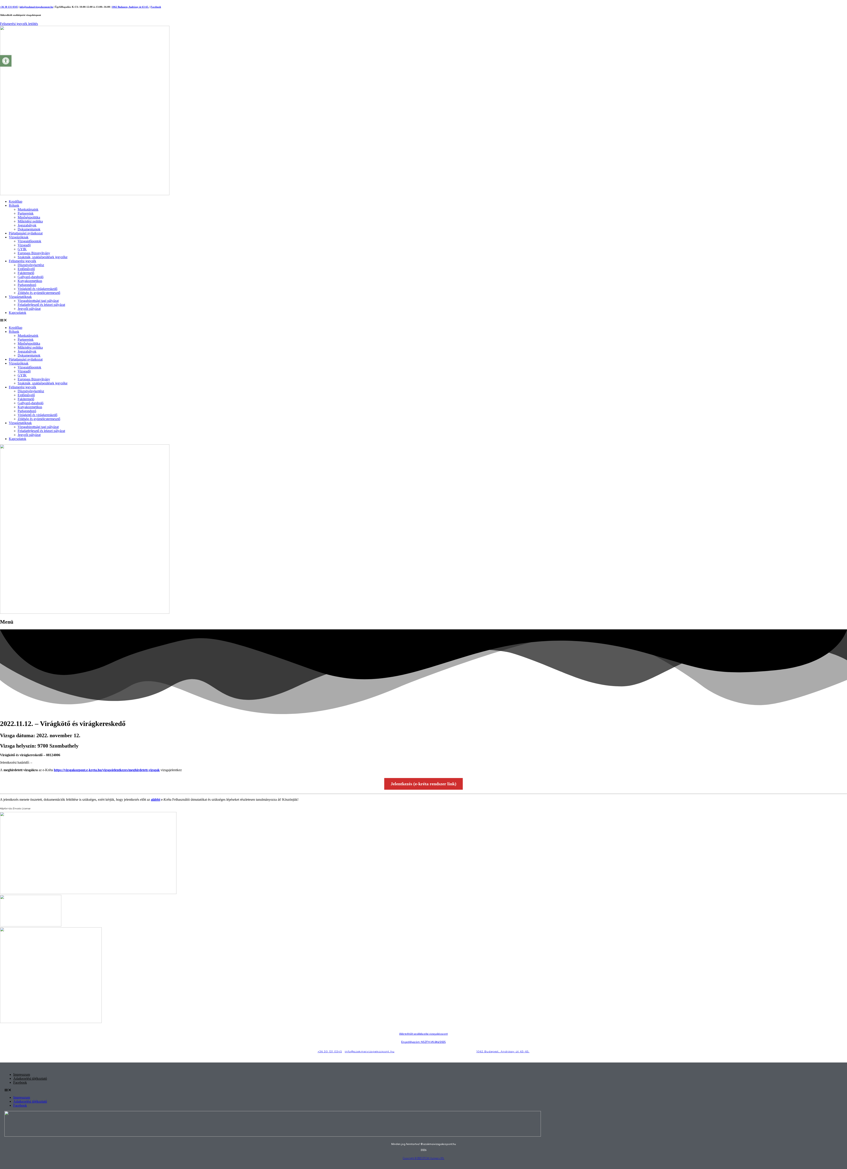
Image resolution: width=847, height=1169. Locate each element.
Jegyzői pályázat (29, 308)
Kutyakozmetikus (30, 281)
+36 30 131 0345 (9, 7)
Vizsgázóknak (18, 237)
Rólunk (14, 205)
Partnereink (26, 213)
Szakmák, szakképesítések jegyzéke (42, 257)
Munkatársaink (28, 209)
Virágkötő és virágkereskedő (37, 289)
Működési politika (30, 221)
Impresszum (21, 1074)
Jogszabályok (27, 225)
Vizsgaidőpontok (29, 241)
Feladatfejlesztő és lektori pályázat (41, 305)
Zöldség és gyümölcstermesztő (39, 293)
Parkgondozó (27, 285)
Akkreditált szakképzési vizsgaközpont (423, 1034)
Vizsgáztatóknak (20, 297)
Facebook (156, 7)
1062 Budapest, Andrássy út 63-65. (130, 7)
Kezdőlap (15, 201)
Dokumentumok (29, 229)
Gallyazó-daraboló (30, 277)
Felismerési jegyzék (22, 261)
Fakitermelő (26, 273)
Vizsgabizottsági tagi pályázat (38, 301)
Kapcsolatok (17, 312)
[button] (423, 320)
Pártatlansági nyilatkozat (26, 233)
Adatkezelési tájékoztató (30, 1078)
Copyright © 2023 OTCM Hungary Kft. (423, 1158)
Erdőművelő (26, 269)
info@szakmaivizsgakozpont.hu (36, 7)
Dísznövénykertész (31, 265)
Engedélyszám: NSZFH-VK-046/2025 (423, 1042)
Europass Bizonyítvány (34, 253)
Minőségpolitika (29, 217)
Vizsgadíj (24, 245)
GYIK (22, 249)
